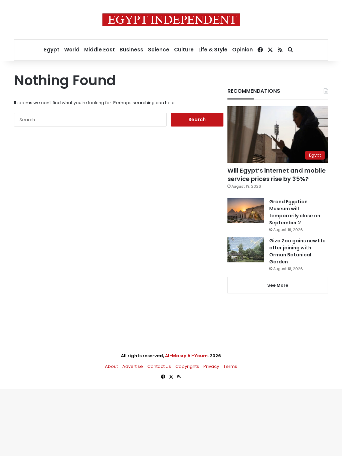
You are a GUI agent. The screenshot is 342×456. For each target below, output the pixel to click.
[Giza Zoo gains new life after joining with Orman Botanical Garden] (245, 249)
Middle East (99, 49)
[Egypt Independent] (171, 19)
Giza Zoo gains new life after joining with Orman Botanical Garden (297, 251)
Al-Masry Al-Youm (186, 356)
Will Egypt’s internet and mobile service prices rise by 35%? (276, 174)
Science (158, 49)
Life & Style (212, 49)
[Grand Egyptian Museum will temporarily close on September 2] (245, 210)
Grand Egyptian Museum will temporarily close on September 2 (294, 212)
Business (131, 49)
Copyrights (187, 366)
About (111, 366)
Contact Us (159, 366)
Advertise (132, 366)
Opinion (242, 49)
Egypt (51, 49)
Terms (230, 366)
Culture (184, 49)
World (71, 49)
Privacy (211, 366)
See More (277, 285)
